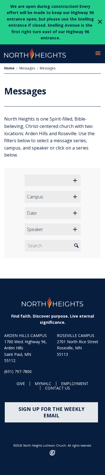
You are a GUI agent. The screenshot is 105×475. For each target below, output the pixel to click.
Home (9, 68)
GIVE (21, 384)
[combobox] (53, 180)
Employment (74, 384)
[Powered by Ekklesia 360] (52, 453)
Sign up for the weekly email (51, 412)
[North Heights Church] (52, 303)
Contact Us (57, 388)
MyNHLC (43, 384)
